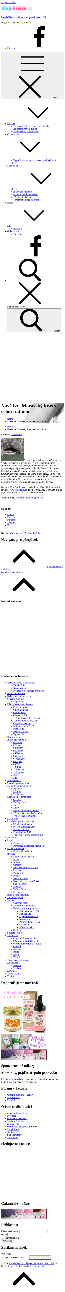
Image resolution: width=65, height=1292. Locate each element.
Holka (16, 775)
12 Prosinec (18, 772)
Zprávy (10, 976)
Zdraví (16, 957)
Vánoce (17, 965)
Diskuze (11, 123)
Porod (10, 202)
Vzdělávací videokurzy (18, 960)
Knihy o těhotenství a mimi (26, 810)
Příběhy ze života (15, 848)
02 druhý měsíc (20, 709)
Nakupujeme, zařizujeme (19, 797)
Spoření (17, 930)
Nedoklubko (25, 919)
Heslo (4, 1234)
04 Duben (18, 750)
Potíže (16, 952)
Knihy (16, 807)
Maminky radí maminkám (25, 194)
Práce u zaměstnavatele (24, 826)
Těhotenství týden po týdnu (26, 200)
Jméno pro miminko (22, 191)
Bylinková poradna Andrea (20, 696)
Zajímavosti (12, 962)
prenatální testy (14, 1135)
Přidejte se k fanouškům (12, 1079)
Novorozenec (13, 1097)
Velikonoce (18, 968)
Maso (16, 859)
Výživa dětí (18, 734)
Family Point (34, 533)
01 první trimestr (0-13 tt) (25, 938)
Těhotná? (11, 163)
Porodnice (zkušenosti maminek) (28, 845)
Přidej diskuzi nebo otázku (26, 131)
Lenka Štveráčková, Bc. (16, 533)
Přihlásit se (7, 1241)
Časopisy (17, 799)
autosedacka (13, 1124)
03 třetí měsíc (19, 712)
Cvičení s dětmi (20, 903)
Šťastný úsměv (26, 927)
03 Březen (18, 748)
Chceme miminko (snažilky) (20, 1094)
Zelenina (17, 892)
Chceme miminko (15, 699)
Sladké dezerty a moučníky (26, 881)
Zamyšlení (12, 971)
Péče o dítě (18, 729)
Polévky (17, 870)
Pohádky (17, 228)
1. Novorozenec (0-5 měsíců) (27, 718)
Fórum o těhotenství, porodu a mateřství (32, 126)
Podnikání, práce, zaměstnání (21, 821)
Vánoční (17, 886)
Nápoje (16, 862)
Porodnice (12, 1100)
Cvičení (17, 946)
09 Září (16, 764)
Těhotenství (12, 189)
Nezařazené (12, 818)
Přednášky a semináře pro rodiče (28, 690)
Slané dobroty (20, 884)
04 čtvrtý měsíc (20, 715)
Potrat (16, 954)
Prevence (11, 1115)
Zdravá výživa (14, 973)
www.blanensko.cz (18, 489)
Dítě (9, 226)
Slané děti (24, 924)
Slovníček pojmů (15, 897)
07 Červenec (19, 758)
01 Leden (17, 742)
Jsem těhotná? (14, 780)
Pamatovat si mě (12, 1238)
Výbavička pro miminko (25, 816)
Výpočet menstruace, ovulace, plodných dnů (34, 160)
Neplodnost (18, 701)
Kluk (15, 777)
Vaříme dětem (19, 889)
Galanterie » (13, 231)
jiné (15, 805)
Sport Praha (12, 1137)
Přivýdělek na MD (22, 832)
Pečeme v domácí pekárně (25, 867)
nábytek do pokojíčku (17, 1113)
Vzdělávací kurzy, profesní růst (28, 835)
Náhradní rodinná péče (24, 726)
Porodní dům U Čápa (29, 922)
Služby (10, 900)
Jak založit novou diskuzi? (25, 129)
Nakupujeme (13, 165)
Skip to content (8, 2)
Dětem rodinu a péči (29, 911)
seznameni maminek (17, 1118)
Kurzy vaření (19, 688)
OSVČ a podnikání (22, 824)
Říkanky (17, 791)
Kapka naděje (25, 913)
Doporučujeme (14, 737)
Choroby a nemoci (22, 723)
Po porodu (18, 843)
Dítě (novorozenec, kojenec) (20, 704)
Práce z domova (21, 829)
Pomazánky (18, 873)
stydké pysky (13, 1132)
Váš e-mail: (6, 1254)
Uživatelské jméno (10, 1231)
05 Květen (18, 753)
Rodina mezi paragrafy (18, 894)
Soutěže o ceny (14, 932)
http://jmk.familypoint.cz (31, 497)
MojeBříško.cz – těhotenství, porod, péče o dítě (23, 17)
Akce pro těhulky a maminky (21, 682)
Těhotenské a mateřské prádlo (27, 813)
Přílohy (16, 875)
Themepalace (39, 1266)
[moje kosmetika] (24, 1048)
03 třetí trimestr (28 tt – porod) (27, 943)
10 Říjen (17, 767)
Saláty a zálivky (20, 878)
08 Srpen (17, 761)
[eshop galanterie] (24, 1059)
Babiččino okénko (16, 693)
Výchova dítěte (20, 731)
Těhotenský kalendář (23, 197)
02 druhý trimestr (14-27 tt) (26, 941)
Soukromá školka (15, 1121)
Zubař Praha (13, 1129)
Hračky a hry (19, 802)
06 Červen (18, 756)
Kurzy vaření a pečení (23, 856)
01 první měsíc (20, 707)
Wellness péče (20, 794)
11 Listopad (18, 769)
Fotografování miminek (24, 905)
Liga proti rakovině (28, 916)
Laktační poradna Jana (18, 783)
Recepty (11, 854)
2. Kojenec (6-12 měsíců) (25, 720)
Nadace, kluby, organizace (26, 908)
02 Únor (17, 745)
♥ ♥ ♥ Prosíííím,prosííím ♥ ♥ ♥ (22, 1126)
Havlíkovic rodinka (22, 851)
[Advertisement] (32, 367)
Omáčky (17, 864)
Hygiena (17, 949)
